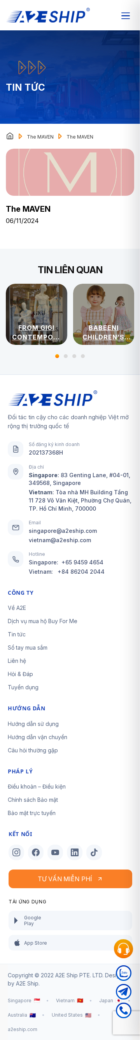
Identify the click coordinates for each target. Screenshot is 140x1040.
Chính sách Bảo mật (33, 799)
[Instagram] (16, 852)
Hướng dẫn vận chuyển (37, 737)
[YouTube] (55, 852)
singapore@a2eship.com (63, 530)
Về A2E (17, 607)
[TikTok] (94, 852)
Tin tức (17, 634)
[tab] (57, 356)
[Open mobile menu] (125, 15)
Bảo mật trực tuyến (32, 813)
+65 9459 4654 (82, 562)
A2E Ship (27, 983)
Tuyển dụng (23, 687)
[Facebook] (36, 852)
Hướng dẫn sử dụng (33, 723)
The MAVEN (40, 137)
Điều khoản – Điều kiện (37, 786)
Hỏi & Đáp (20, 674)
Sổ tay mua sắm (27, 647)
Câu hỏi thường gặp (33, 750)
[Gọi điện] (123, 1012)
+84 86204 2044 (81, 571)
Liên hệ (17, 660)
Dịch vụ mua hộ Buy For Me (42, 621)
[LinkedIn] (74, 852)
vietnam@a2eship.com (60, 540)
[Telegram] (123, 993)
